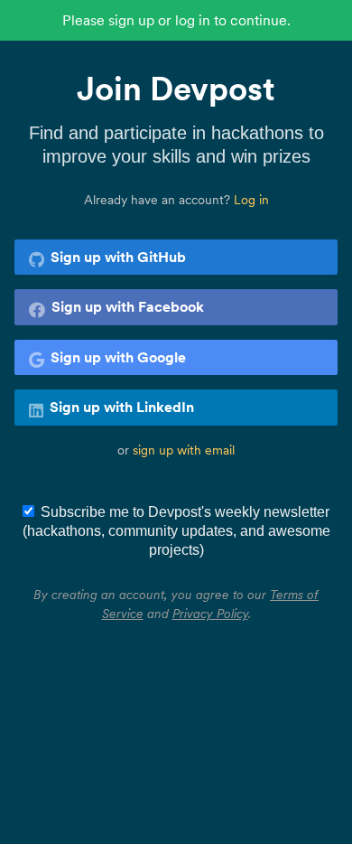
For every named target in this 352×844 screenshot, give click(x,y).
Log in (251, 200)
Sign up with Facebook (127, 306)
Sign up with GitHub (118, 257)
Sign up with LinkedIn (122, 407)
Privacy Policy (210, 613)
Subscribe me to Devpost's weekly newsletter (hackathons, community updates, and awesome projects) (176, 531)
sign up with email (184, 450)
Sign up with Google (118, 357)
